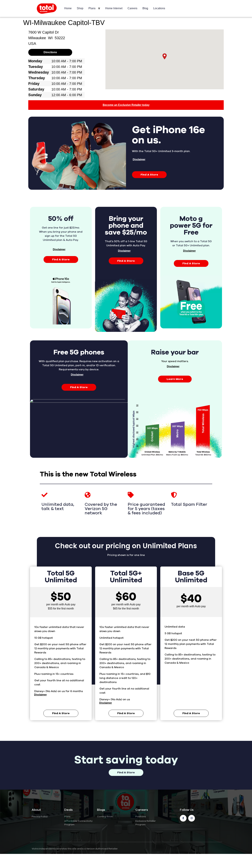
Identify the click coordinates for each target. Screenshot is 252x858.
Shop (80, 8)
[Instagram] (191, 818)
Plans (91, 8)
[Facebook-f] (183, 818)
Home (68, 8)
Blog (145, 8)
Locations (159, 8)
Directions (50, 52)
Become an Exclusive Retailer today (126, 104)
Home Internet (113, 8)
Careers (132, 8)
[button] (165, 56)
